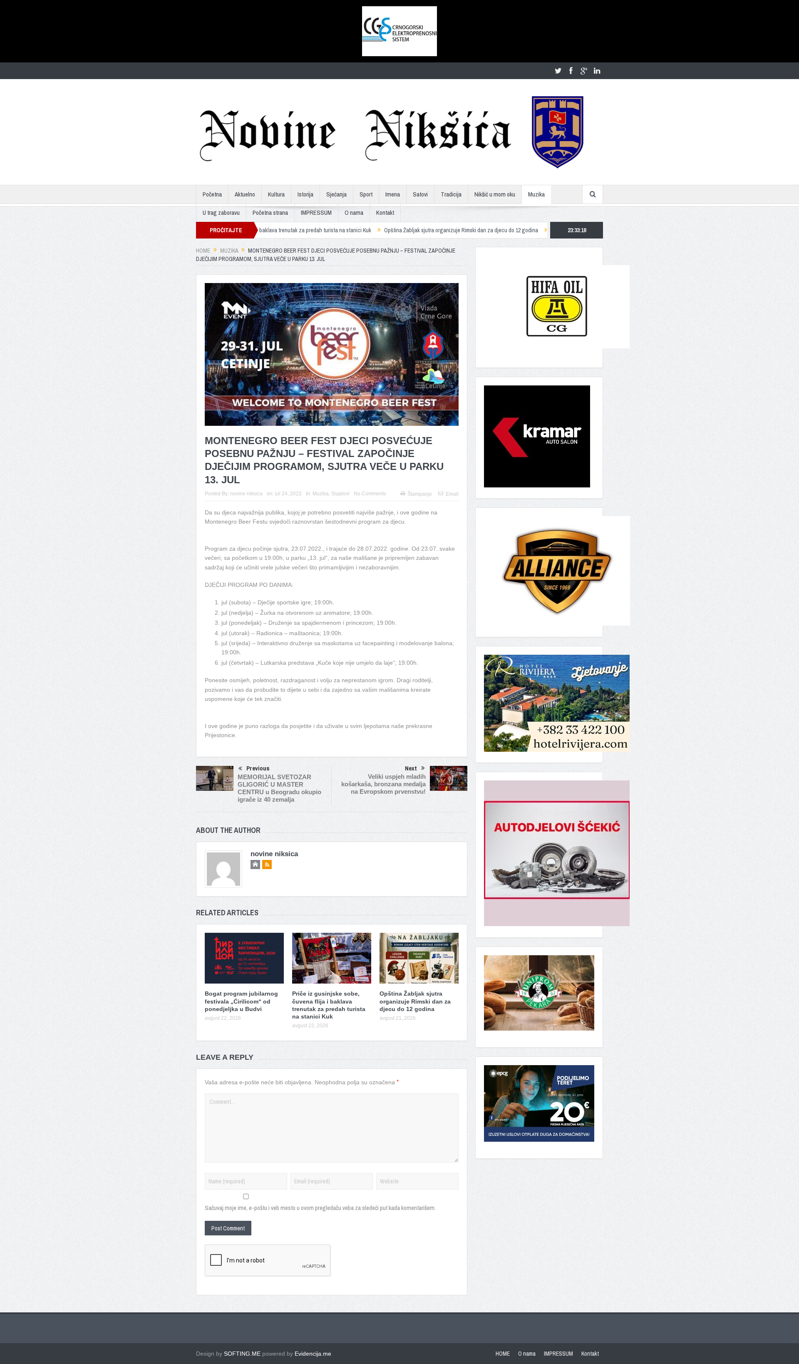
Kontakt (385, 212)
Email (452, 494)
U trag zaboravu (221, 212)
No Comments (370, 494)
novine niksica (246, 494)
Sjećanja (336, 194)
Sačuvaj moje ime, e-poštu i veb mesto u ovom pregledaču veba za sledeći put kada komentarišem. (320, 1207)
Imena (392, 194)
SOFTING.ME (242, 1353)
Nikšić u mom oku (494, 194)
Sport (366, 194)
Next (411, 768)
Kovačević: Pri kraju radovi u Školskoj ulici (541, 230)
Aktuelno (245, 194)
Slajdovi (340, 494)
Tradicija (451, 194)
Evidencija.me (313, 1353)
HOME (503, 1353)
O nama (354, 212)
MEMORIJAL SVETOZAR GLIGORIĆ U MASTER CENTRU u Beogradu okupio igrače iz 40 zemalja (279, 788)
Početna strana (270, 212)
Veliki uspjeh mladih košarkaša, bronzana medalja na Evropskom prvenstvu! (383, 784)
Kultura (276, 194)
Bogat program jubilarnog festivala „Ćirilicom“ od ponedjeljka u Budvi (241, 1001)
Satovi (420, 194)
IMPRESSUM (316, 212)
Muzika (536, 194)
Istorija (305, 194)
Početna (212, 194)
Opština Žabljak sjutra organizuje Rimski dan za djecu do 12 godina (404, 230)
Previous (258, 768)
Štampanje (419, 494)
